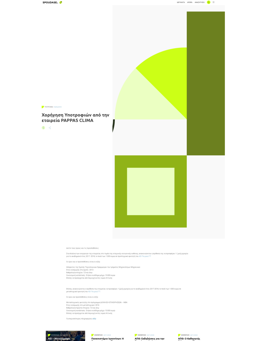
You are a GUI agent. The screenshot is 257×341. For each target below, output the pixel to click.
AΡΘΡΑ (189, 2)
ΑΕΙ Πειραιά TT (145, 256)
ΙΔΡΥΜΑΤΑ (181, 2)
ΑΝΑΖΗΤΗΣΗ (199, 2)
